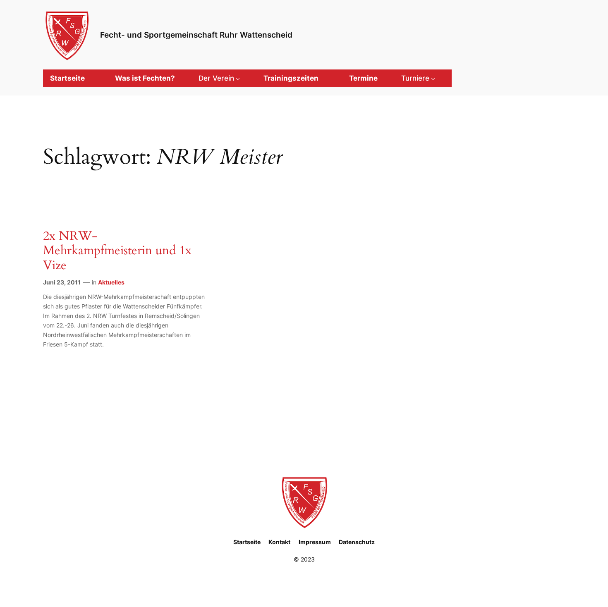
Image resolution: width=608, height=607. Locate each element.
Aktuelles (111, 282)
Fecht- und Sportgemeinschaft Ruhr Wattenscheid (196, 35)
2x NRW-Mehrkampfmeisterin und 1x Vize (117, 251)
